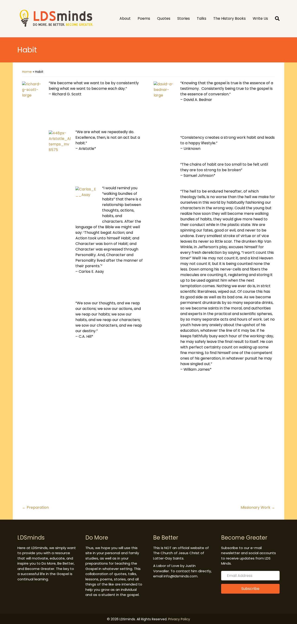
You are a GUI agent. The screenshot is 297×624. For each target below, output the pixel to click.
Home (27, 71)
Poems (144, 18)
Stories (183, 18)
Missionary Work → (258, 507)
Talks (201, 18)
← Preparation (35, 507)
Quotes (163, 18)
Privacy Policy (179, 619)
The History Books (229, 18)
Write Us (260, 18)
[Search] (275, 18)
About (125, 18)
